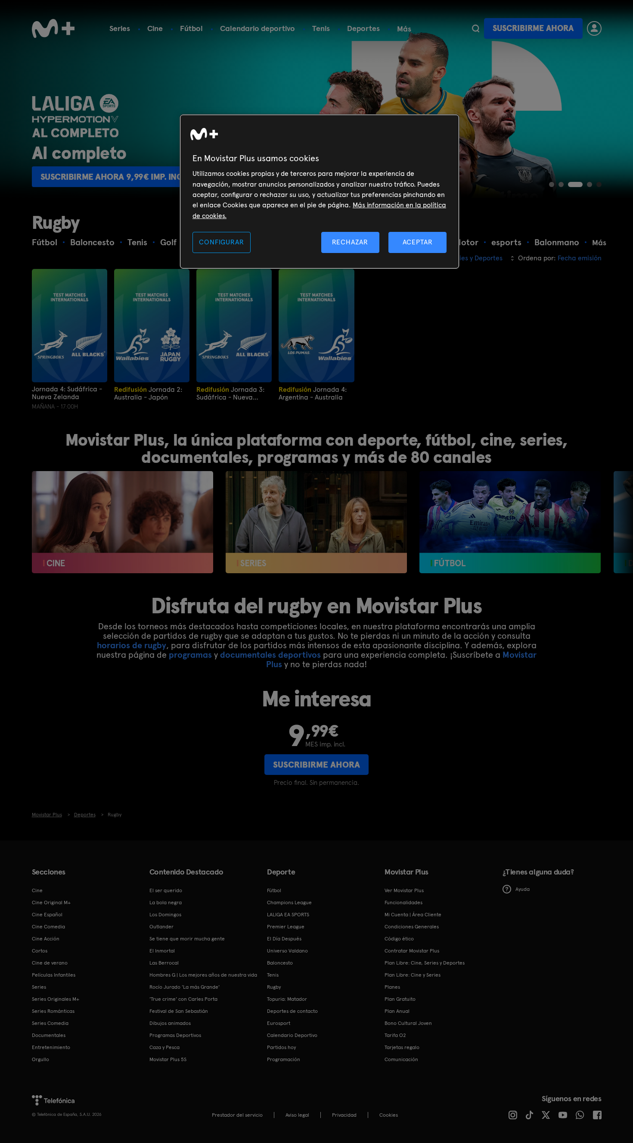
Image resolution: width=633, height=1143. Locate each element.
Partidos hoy (281, 1047)
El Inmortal (162, 951)
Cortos (39, 951)
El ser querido (165, 890)
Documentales (48, 1035)
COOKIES (388, 1115)
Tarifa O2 (395, 1035)
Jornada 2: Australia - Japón (148, 393)
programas (190, 655)
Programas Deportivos (175, 1035)
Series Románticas (53, 1011)
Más (404, 29)
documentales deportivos (270, 655)
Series (119, 28)
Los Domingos (165, 915)
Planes (392, 987)
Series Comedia (50, 1023)
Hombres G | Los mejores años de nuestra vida (203, 975)
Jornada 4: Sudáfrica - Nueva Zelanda (67, 393)
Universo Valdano (287, 951)
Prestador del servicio (237, 1115)
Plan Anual (397, 1011)
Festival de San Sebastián (178, 1011)
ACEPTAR (418, 242)
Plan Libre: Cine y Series (413, 975)
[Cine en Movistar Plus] (122, 522)
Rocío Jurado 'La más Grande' (184, 987)
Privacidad (344, 1115)
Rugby (274, 987)
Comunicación (401, 1059)
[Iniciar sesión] (594, 28)
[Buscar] (475, 28)
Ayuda (522, 889)
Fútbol (191, 28)
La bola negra (165, 902)
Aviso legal (297, 1115)
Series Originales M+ (55, 999)
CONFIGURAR (221, 242)
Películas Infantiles (53, 975)
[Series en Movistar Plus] (316, 522)
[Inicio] (53, 28)
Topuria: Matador (287, 999)
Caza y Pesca (164, 1047)
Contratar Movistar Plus (412, 951)
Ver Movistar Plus (404, 890)
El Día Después (284, 939)
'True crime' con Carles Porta (183, 999)
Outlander (161, 927)
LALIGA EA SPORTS (288, 915)
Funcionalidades (403, 902)
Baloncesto (280, 963)
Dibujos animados (170, 1023)
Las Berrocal (164, 963)
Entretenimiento (51, 1047)
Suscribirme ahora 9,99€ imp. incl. (114, 177)
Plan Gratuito (400, 999)
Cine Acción (45, 939)
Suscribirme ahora (533, 28)
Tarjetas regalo (402, 1047)
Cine (155, 28)
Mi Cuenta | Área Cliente (413, 915)
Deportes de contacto (292, 1011)
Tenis (321, 28)
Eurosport (278, 1023)
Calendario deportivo (257, 28)
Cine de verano (50, 963)
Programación (283, 1059)
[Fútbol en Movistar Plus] (510, 522)
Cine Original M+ (51, 902)
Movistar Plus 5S (167, 1059)
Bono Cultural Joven (408, 1023)
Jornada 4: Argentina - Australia (313, 393)
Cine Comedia (48, 927)
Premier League (285, 927)
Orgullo (40, 1059)
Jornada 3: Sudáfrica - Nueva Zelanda (230, 393)
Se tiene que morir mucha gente (187, 939)
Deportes (363, 28)
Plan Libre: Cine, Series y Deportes (425, 963)
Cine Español (47, 915)
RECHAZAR (350, 242)
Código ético (399, 939)
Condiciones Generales (412, 927)
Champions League (289, 902)
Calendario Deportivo (292, 1035)
